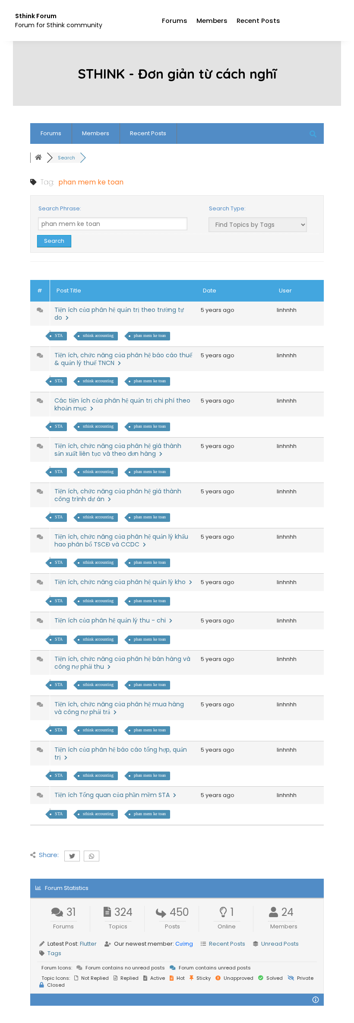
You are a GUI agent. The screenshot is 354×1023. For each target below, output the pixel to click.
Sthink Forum (36, 16)
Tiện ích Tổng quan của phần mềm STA (113, 795)
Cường (184, 944)
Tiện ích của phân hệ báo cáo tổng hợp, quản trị (120, 753)
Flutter (88, 944)
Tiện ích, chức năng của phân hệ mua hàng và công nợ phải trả (119, 708)
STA (59, 335)
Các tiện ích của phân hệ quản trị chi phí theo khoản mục (122, 404)
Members (212, 20)
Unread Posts (280, 944)
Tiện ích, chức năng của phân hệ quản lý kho (121, 582)
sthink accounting (98, 335)
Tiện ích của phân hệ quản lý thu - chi (111, 620)
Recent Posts (258, 20)
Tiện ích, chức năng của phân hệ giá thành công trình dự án (117, 495)
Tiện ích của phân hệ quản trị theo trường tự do (119, 313)
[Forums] (38, 157)
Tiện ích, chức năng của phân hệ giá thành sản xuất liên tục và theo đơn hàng (117, 450)
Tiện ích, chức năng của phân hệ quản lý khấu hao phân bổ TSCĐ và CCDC (121, 540)
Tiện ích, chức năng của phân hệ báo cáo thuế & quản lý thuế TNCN (123, 359)
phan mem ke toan (150, 335)
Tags (54, 953)
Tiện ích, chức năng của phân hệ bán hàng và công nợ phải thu (122, 662)
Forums (174, 20)
